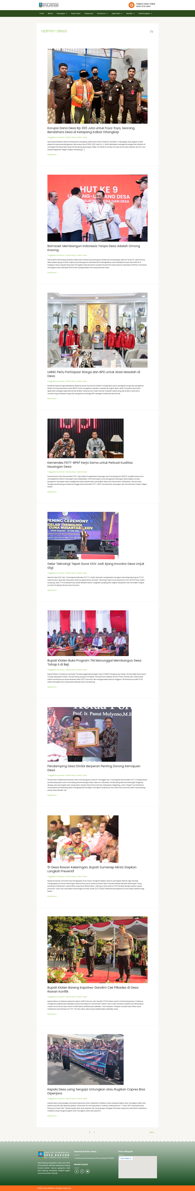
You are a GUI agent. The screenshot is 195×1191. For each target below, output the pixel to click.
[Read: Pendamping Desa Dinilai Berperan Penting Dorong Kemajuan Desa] (89, 734)
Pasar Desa (75, 13)
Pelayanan (88, 13)
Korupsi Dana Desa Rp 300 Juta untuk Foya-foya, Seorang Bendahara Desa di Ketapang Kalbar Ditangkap (91, 130)
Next (153, 1132)
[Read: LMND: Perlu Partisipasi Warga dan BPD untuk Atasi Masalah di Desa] (97, 330)
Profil (42, 13)
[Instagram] (82, 1171)
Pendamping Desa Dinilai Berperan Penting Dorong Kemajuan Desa (93, 768)
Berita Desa (71, 137)
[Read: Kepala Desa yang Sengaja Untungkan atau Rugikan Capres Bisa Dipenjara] (85, 1059)
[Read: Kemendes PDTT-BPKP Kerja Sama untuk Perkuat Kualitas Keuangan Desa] (85, 438)
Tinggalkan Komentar (56, 137)
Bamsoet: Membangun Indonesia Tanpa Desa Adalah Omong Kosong (93, 248)
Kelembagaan (144, 13)
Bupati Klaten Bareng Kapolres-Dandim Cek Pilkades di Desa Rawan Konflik (92, 989)
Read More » (52, 154)
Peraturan (101, 13)
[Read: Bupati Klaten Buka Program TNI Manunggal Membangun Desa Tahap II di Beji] (88, 633)
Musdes (129, 13)
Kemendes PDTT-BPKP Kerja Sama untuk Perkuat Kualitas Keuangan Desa (90, 464)
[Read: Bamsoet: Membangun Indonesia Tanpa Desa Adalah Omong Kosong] (97, 208)
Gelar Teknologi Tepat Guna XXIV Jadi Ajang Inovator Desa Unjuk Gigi (95, 566)
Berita (50, 13)
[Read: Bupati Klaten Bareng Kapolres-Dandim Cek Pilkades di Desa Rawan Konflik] (97, 949)
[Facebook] (77, 1171)
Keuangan (61, 13)
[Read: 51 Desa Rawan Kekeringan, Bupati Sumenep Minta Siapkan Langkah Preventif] (83, 839)
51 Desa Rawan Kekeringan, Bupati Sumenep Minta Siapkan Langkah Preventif (91, 869)
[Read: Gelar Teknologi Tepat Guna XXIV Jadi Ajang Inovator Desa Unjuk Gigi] (83, 535)
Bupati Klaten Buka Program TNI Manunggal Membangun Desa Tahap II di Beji (94, 662)
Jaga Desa (116, 13)
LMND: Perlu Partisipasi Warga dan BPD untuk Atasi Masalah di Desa (93, 374)
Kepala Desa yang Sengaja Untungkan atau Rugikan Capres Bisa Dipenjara (96, 1091)
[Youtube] (88, 1171)
